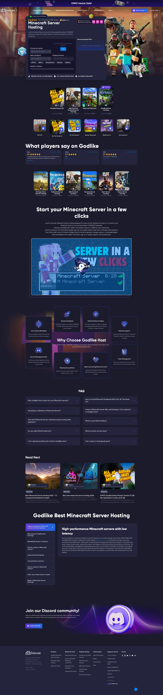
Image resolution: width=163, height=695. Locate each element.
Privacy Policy (29, 667)
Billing (95, 658)
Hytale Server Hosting (106, 109)
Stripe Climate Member (39, 16)
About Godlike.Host (112, 667)
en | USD (155, 10)
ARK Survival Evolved (73, 192)
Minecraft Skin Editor (70, 671)
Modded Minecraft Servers (65, 10)
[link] (136, 689)
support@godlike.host (113, 670)
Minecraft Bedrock (89, 108)
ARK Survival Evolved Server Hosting (73, 110)
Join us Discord (111, 655)
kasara (37, 486)
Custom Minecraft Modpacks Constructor (70, 660)
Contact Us (110, 677)
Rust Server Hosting (106, 192)
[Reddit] (135, 656)
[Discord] (127, 656)
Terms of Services (30, 669)
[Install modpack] (43, 128)
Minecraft (29, 491)
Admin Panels (140, 10)
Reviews (109, 674)
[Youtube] (132, 656)
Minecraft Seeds (55, 666)
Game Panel (96, 662)
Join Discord (35, 626)
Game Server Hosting (122, 192)
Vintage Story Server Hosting (40, 192)
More (110, 10)
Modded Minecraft (57, 108)
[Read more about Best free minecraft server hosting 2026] (80, 476)
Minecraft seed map (70, 655)
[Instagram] (125, 656)
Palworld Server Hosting (57, 192)
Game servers (82, 10)
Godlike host (114, 683)
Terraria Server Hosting (89, 192)
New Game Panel (98, 655)
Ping (94, 665)
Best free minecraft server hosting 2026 (78, 495)
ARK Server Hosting (84, 666)
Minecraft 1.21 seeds (101, 540)
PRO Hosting (98, 10)
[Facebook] (122, 656)
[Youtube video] (81, 267)
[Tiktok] (130, 656)
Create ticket (111, 658)
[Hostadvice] (64, 20)
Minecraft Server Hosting (41, 10)
